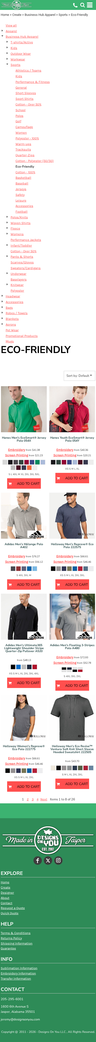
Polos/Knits (19, 217)
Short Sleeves (26, 93)
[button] (82, 4)
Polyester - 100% (27, 138)
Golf (18, 121)
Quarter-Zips (25, 155)
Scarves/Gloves (22, 262)
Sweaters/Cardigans (26, 268)
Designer (7, 892)
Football (22, 211)
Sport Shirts (24, 99)
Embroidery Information (18, 973)
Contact (6, 903)
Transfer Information (16, 978)
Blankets (12, 319)
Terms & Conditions (16, 933)
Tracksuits (23, 149)
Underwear (18, 274)
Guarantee (8, 948)
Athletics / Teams (28, 70)
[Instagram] (58, 860)
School (21, 110)
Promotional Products (22, 336)
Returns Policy (11, 938)
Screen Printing (16, 455)
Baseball (22, 183)
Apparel (11, 31)
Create (16, 15)
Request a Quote (13, 908)
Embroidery (16, 450)
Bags (9, 307)
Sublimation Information (19, 968)
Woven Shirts (21, 223)
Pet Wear (12, 330)
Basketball (23, 177)
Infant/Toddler (21, 245)
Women (21, 132)
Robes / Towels (17, 313)
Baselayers (19, 279)
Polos (19, 116)
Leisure (21, 200)
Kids (14, 48)
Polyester (17, 290)
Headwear (13, 296)
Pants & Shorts (22, 256)
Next (43, 799)
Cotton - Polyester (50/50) (35, 161)
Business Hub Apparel (40, 15)
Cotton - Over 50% (28, 104)
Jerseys (21, 189)
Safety (20, 195)
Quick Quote (9, 913)
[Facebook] (37, 860)
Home (5, 15)
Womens (17, 234)
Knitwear (17, 285)
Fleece (15, 228)
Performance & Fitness (33, 82)
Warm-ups (23, 144)
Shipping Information (16, 943)
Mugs (10, 341)
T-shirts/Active (22, 42)
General (21, 87)
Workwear (18, 59)
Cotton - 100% (25, 172)
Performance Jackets (26, 240)
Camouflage (24, 127)
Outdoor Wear (21, 53)
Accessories (24, 206)
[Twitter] (48, 860)
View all (11, 25)
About (5, 898)
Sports (63, 15)
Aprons (11, 324)
